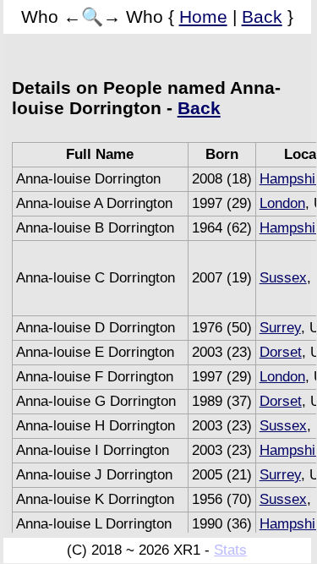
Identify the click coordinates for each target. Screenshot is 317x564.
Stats (230, 550)
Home (203, 16)
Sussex (283, 278)
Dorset (281, 352)
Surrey (280, 328)
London (282, 203)
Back (262, 16)
